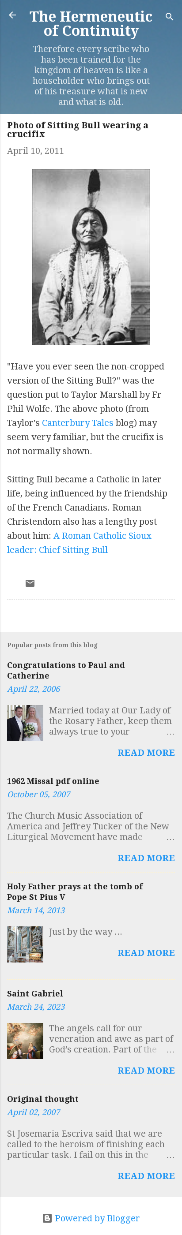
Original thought (43, 1099)
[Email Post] (30, 585)
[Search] (169, 17)
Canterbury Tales (78, 423)
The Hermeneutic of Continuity (91, 23)
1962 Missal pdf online (53, 781)
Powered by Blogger (96, 1218)
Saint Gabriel (35, 993)
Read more (146, 752)
